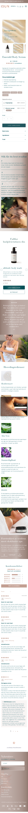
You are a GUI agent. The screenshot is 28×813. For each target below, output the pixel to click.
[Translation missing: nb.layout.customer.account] (20, 7)
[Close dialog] (26, 398)
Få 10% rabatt (21, 409)
